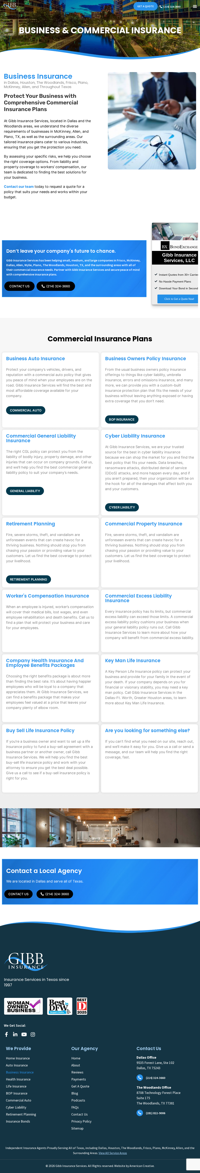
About (75, 1065)
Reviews (77, 1072)
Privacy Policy (81, 1121)
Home (75, 1058)
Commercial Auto (18, 1100)
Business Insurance (20, 1072)
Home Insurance (18, 1058)
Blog (74, 1093)
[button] (195, 6)
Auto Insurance (17, 1065)
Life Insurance (16, 1086)
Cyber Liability (16, 1107)
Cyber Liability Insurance (135, 436)
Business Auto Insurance (35, 358)
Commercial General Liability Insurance (41, 438)
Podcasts (78, 1100)
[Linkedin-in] (15, 1034)
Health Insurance (18, 1079)
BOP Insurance (16, 1093)
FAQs (75, 1107)
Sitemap (77, 1128)
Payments (78, 1079)
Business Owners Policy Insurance (145, 358)
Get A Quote (80, 1086)
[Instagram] (32, 1034)
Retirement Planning (30, 524)
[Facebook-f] (6, 1034)
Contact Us (79, 1114)
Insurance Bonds (18, 1121)
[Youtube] (23, 1034)
